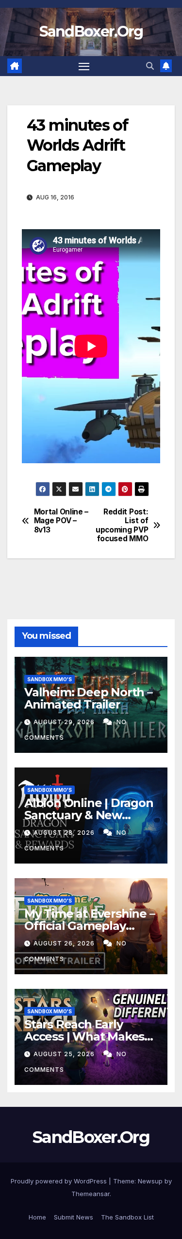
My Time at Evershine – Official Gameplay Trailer (89, 925)
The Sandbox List (127, 1217)
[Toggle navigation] (84, 66)
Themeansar (90, 1194)
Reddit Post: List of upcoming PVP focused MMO (122, 525)
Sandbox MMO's (49, 679)
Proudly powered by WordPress (60, 1181)
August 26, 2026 (65, 943)
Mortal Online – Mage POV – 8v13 (61, 521)
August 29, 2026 (65, 722)
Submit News (73, 1217)
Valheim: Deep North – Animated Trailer (88, 698)
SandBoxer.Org (91, 31)
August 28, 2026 (65, 832)
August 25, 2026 (65, 1054)
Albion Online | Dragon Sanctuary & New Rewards (88, 815)
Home (37, 1217)
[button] (150, 66)
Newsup (150, 1181)
